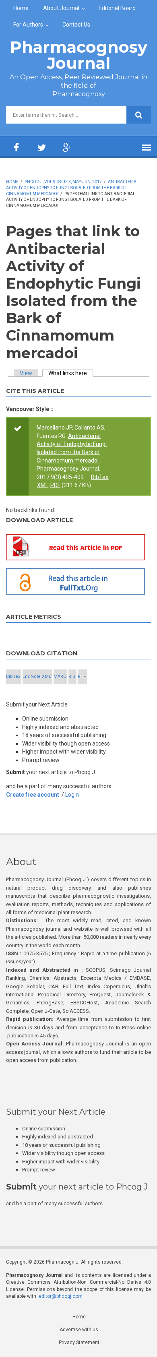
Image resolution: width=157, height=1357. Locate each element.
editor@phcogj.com (61, 1296)
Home (21, 8)
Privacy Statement (79, 1342)
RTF (82, 676)
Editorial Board (117, 8)
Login (72, 794)
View (26, 373)
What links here (70, 373)
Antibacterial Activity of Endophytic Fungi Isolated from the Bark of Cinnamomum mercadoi (72, 188)
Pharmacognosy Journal (78, 55)
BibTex (99, 477)
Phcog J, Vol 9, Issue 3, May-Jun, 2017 (63, 182)
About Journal (61, 8)
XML (42, 485)
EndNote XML (37, 676)
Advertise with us (79, 1329)
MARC (60, 676)
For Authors (28, 24)
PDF (55, 485)
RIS (71, 676)
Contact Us (76, 24)
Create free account (32, 794)
